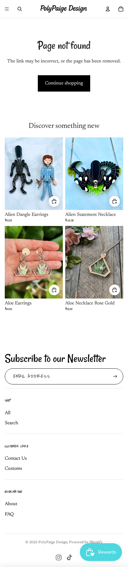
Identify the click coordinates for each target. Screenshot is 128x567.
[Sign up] (115, 376)
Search (11, 423)
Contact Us (16, 458)
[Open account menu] (107, 8)
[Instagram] (58, 557)
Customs (13, 468)
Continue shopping (64, 83)
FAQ (9, 514)
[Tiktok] (69, 557)
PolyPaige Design (52, 542)
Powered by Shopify (86, 542)
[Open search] (19, 8)
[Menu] (7, 9)
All (7, 413)
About (11, 504)
